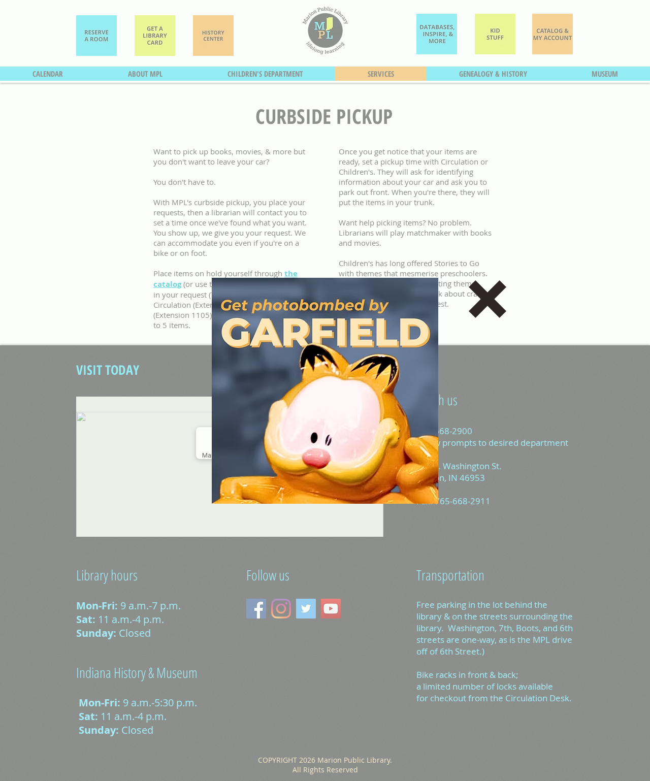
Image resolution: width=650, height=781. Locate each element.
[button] (487, 299)
